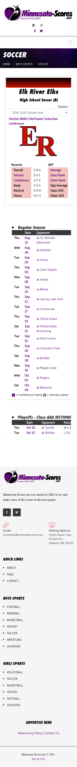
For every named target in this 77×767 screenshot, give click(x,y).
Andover (45, 250)
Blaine (44, 289)
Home (6, 64)
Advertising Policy (30, 733)
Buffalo (45, 358)
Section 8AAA (18, 119)
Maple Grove (48, 368)
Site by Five (38, 759)
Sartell (49, 427)
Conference (21, 180)
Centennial (47, 309)
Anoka (44, 279)
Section (19, 175)
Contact (13, 581)
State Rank (57, 180)
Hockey (12, 692)
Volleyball (15, 672)
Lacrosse (13, 646)
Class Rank (57, 175)
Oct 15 (30, 433)
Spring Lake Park (51, 299)
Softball (13, 698)
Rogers (45, 378)
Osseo (44, 260)
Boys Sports (24, 64)
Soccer (43, 64)
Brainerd (46, 387)
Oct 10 (30, 427)
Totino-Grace (48, 319)
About (11, 568)
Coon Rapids (48, 270)
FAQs (10, 574)
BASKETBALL (15, 620)
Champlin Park (50, 348)
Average (55, 170)
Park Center (48, 338)
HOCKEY (12, 626)
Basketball (15, 685)
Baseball (13, 613)
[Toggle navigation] (70, 42)
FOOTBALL (13, 607)
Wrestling (14, 639)
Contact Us (51, 733)
